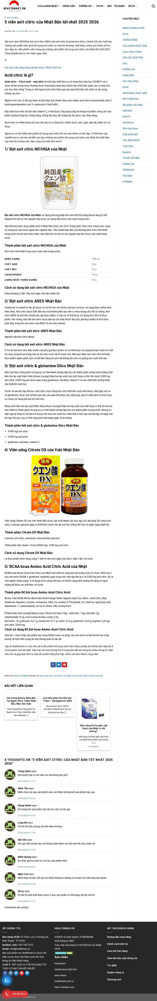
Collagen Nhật (48, 6)
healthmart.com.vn (64, 981)
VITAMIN (14, 18)
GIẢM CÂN (128, 75)
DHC (125, 63)
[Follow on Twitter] (16, 973)
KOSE (126, 87)
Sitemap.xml (114, 979)
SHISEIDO (128, 122)
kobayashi (60, 963)
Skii (109, 6)
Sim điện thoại (130, 128)
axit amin (40, 676)
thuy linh (33, 31)
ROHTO (126, 116)
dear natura (60, 975)
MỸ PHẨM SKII (131, 98)
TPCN (99, 6)
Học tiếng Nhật (130, 81)
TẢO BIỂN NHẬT (131, 140)
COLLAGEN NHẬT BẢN (135, 45)
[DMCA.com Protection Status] (64, 952)
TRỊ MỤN (127, 175)
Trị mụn (119, 6)
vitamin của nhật (95, 676)
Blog (131, 6)
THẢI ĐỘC (128, 146)
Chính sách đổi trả (117, 944)
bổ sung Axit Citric (80, 676)
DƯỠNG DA (129, 69)
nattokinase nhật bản (66, 969)
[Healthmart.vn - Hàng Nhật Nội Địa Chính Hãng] (17, 6)
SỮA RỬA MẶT (130, 134)
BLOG (7, 18)
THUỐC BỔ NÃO (131, 158)
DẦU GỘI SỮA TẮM (133, 57)
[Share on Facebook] (53, 664)
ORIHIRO (127, 110)
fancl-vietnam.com (64, 987)
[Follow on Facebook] (5, 973)
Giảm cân (69, 6)
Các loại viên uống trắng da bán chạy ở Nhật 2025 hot (33, 67)
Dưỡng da (85, 6)
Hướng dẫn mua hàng (119, 936)
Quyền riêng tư (115, 972)
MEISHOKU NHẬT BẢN (135, 93)
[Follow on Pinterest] (21, 973)
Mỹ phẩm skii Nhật (133, 104)
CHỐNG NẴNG (130, 39)
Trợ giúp (112, 965)
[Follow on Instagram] (10, 973)
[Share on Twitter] (58, 664)
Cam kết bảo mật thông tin (122, 958)
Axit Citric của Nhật (62, 676)
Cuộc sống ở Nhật (132, 51)
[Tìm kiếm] (153, 6)
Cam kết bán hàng (117, 951)
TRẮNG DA (128, 164)
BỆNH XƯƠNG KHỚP (134, 28)
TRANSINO (128, 169)
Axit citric (49, 676)
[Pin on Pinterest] (64, 664)
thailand (127, 152)
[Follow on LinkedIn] (27, 973)
